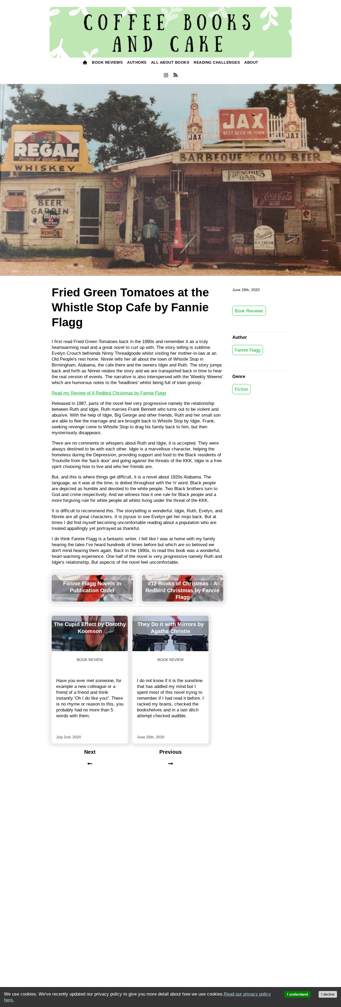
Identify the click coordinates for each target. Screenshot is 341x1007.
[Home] (85, 63)
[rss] (175, 76)
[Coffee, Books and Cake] (171, 32)
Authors (137, 62)
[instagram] (166, 76)
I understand (297, 994)
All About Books (170, 62)
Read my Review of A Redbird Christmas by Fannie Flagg (109, 393)
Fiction (241, 389)
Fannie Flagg (247, 349)
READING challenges (217, 62)
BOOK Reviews (107, 62)
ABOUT (251, 62)
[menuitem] (85, 63)
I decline (327, 994)
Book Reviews (249, 310)
